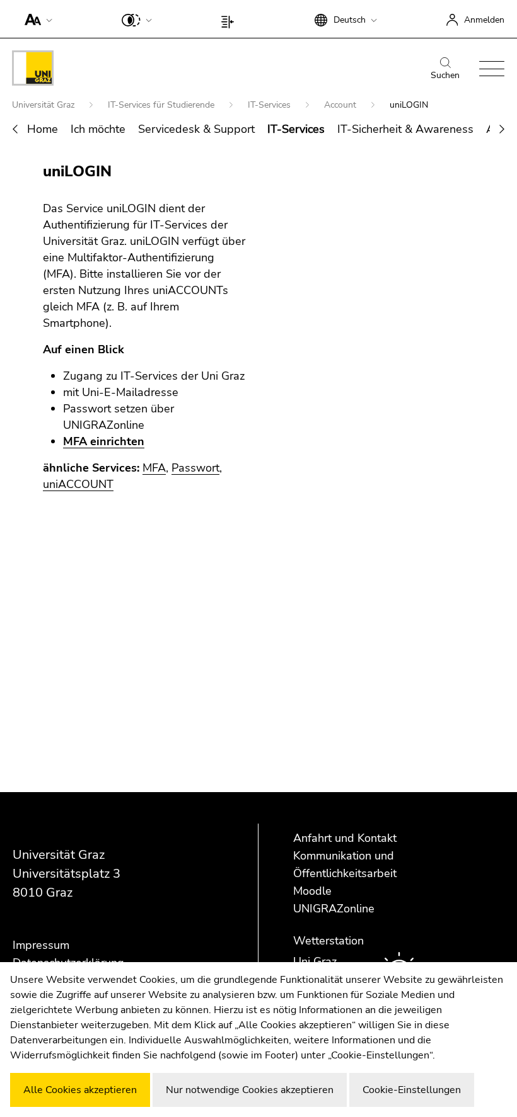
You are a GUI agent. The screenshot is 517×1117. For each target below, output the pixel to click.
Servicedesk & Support (196, 129)
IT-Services (270, 105)
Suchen (445, 75)
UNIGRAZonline (334, 908)
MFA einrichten (103, 441)
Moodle (312, 891)
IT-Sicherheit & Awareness (405, 129)
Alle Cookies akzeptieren (80, 1090)
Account (341, 105)
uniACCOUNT (78, 484)
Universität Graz (44, 105)
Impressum (41, 945)
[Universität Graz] (33, 70)
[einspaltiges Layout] (230, 19)
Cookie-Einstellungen (412, 1090)
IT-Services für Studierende (162, 105)
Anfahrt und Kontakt (345, 838)
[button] (36, 19)
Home (42, 129)
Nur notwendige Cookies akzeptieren (250, 1090)
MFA (154, 467)
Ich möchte (98, 129)
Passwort (195, 467)
